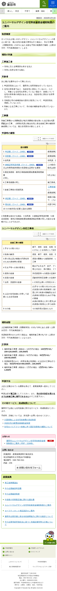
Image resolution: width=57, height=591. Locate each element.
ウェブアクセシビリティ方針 (42, 566)
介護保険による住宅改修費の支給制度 (20, 420)
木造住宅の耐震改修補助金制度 (17, 423)
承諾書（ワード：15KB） (15, 198)
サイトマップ (35, 552)
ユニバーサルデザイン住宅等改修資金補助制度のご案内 (28, 505)
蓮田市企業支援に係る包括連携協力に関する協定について (29, 516)
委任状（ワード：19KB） (15, 204)
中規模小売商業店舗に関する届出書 (19, 500)
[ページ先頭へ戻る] (49, 538)
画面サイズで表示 (48, 138)
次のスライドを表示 (54, 11)
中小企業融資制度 (12, 494)
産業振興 (7, 477)
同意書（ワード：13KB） (15, 156)
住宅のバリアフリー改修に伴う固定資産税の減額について (28, 427)
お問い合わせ (9, 552)
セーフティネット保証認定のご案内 (19, 511)
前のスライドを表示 (2, 11)
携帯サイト (9, 555)
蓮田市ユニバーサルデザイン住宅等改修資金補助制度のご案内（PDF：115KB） (25, 442)
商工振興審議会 (11, 483)
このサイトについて (15, 561)
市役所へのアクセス (37, 548)
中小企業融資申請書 (13, 488)
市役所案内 (9, 548)
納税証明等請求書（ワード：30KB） (20, 165)
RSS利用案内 (42, 561)
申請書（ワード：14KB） (15, 152)
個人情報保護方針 (15, 566)
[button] (44, 4)
